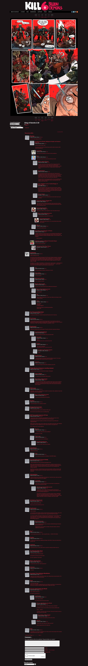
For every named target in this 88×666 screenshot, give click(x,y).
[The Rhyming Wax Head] (27, 552)
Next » (40, 635)
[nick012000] (32, 482)
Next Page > (48, 120)
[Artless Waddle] (32, 375)
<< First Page (36, 120)
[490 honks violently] (32, 280)
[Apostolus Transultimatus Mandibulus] (27, 575)
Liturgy (23, 11)
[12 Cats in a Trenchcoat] (27, 502)
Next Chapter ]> (45, 17)
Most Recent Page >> (52, 120)
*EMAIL (50, 650)
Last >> (52, 16)
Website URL (47, 652)
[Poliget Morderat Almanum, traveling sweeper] (27, 370)
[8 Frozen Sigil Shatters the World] (27, 590)
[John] (32, 455)
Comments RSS (60, 131)
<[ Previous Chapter (42, 120)
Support (40, 11)
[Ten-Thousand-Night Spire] (27, 313)
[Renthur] (27, 402)
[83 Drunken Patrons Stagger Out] (33, 202)
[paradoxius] (27, 254)
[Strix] (27, 630)
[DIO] (33, 296)
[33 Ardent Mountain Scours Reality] (27, 461)
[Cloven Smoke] (35, 196)
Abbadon (27, 124)
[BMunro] (33, 227)
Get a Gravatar (52, 650)
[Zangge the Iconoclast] (27, 408)
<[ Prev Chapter (42, 17)
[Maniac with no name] (32, 285)
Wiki (28, 11)
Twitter (74, 12)
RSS (77, 12)
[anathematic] (32, 597)
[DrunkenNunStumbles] (33, 209)
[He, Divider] (33, 152)
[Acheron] (27, 569)
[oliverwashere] (27, 476)
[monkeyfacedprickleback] (32, 333)
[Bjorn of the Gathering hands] (35, 215)
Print (45, 11)
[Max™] (27, 533)
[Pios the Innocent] (32, 523)
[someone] (27, 546)
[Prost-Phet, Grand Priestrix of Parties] (32, 232)
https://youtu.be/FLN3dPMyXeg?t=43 (37, 504)
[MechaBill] (33, 339)
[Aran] (33, 158)
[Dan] (32, 271)
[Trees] (33, 302)
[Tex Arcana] (27, 320)
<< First (36, 16)
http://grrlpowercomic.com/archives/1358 (44, 340)
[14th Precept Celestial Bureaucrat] (33, 488)
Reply (42, 137)
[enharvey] (32, 363)
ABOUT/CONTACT (15, 11)
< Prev (39, 16)
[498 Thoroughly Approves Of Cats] (27, 417)
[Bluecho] (32, 430)
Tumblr (72, 12)
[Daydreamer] (27, 328)
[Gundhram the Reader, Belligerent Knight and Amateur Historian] (32, 143)
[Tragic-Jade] (32, 438)
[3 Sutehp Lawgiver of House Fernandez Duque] (32, 242)
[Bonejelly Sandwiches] (33, 443)
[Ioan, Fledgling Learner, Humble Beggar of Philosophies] (35, 185)
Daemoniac (33, 11)
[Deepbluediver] (35, 172)
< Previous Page (39, 120)
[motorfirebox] (27, 449)
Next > (49, 16)
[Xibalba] (27, 539)
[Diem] (27, 582)
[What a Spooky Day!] (27, 562)
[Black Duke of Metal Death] (32, 380)
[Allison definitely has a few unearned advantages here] (44, 115)
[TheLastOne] (32, 274)
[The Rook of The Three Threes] (33, 248)
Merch (50, 11)
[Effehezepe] (27, 390)
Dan (36, 267)
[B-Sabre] (33, 345)
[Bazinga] (27, 138)
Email (75, 12)
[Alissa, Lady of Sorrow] (35, 163)
